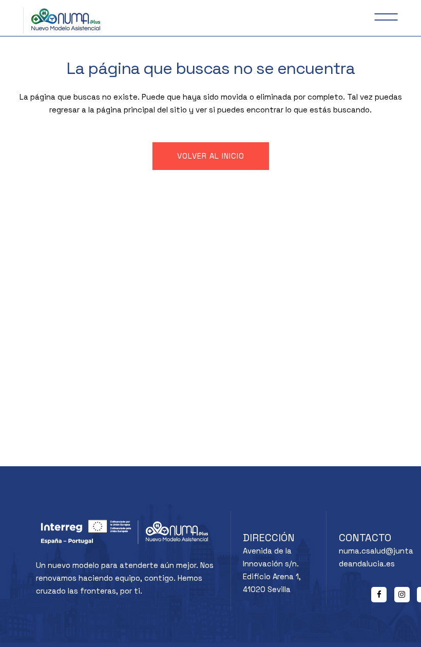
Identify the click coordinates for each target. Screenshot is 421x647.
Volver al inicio (210, 156)
